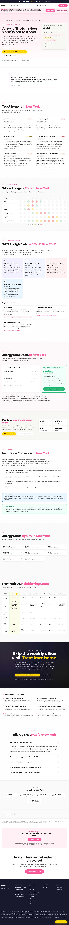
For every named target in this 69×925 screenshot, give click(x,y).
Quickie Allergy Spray (20, 896)
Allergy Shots (16, 20)
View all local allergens (50, 43)
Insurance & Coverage (34, 892)
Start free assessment (53, 389)
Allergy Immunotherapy (20, 887)
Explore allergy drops (62, 10)
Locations (22, 20)
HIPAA (57, 892)
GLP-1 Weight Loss (19, 894)
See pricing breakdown (25, 434)
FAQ (30, 903)
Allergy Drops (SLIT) (19, 889)
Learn (3, 20)
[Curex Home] (4, 5)
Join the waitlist (50, 10)
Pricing (30, 899)
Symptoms (31, 896)
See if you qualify (34, 839)
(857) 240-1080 (14, 5)
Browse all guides (47, 675)
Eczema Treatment (19, 892)
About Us (44, 887)
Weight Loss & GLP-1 (33, 894)
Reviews (30, 901)
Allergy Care (40, 5)
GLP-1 (55, 5)
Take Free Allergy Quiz (34, 871)
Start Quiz (63, 5)
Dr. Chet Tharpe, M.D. (14, 60)
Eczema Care (48, 5)
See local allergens (9, 56)
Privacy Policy (59, 887)
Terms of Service (60, 889)
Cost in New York (49, 46)
